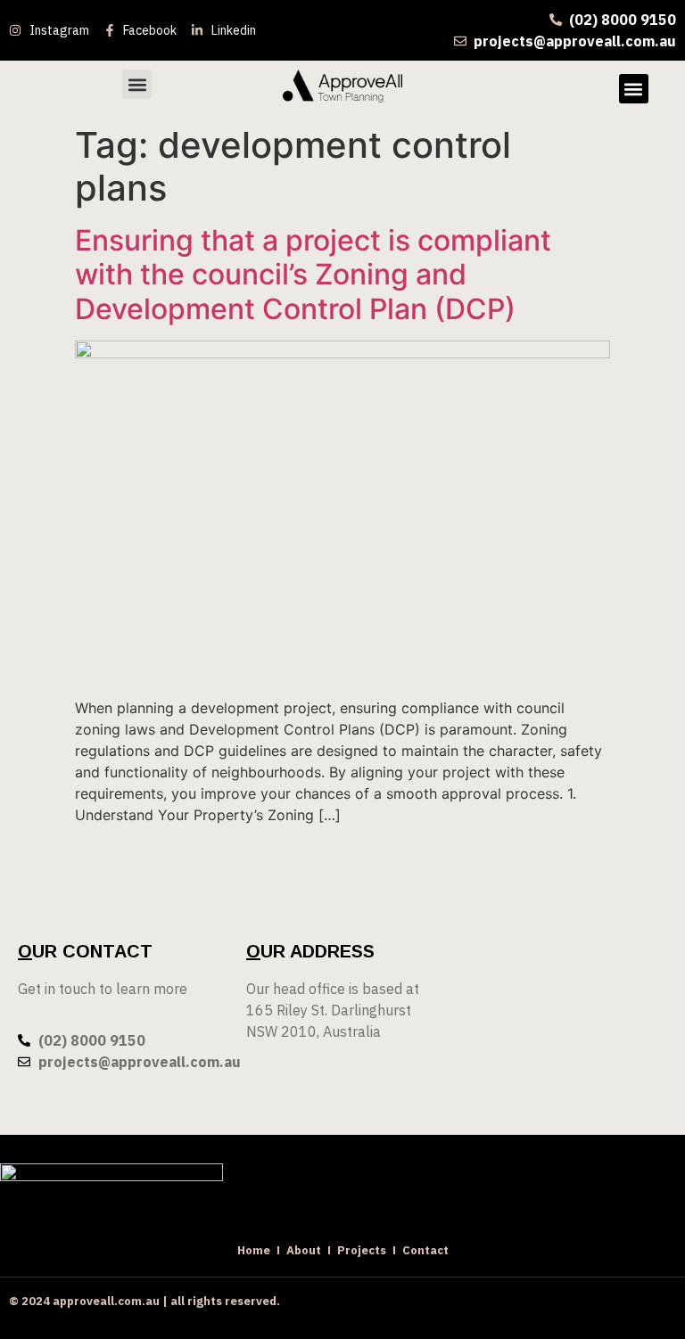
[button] (137, 84)
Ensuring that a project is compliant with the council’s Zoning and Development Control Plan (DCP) (313, 274)
